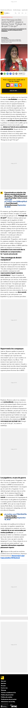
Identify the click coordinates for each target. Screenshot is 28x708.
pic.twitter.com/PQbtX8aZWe (15, 514)
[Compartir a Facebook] (10, 74)
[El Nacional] (2, 13)
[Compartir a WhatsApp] (5, 74)
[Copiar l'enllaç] (16, 74)
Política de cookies (6, 697)
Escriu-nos (4, 688)
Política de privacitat (7, 694)
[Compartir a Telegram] (7, 74)
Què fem (3, 683)
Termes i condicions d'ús (8, 692)
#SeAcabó (8, 200)
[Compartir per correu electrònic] (13, 74)
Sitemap (3, 690)
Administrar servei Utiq (8, 701)
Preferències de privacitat (8, 699)
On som (3, 685)
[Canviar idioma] (22, 13)
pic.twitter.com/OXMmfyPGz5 (15, 201)
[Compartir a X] (2, 74)
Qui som (3, 681)
